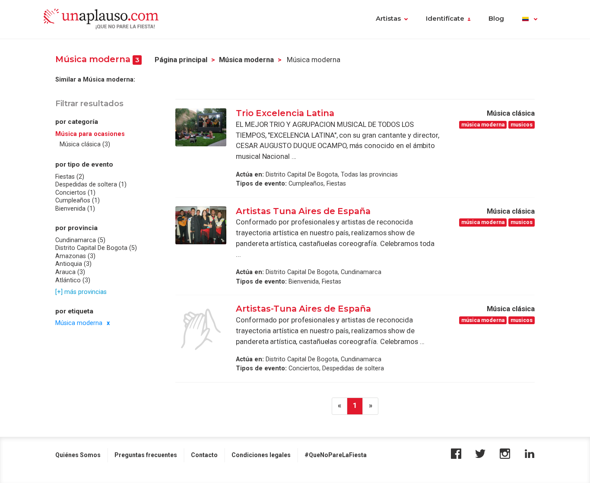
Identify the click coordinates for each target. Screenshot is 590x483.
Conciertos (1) (75, 192)
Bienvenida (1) (75, 208)
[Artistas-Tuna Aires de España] (200, 329)
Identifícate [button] (445, 18)
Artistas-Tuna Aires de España (303, 308)
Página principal (181, 60)
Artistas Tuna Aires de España (303, 211)
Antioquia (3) (73, 264)
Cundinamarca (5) (80, 240)
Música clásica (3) (85, 144)
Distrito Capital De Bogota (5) (96, 248)
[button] (529, 19)
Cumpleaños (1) (77, 200)
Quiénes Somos (78, 454)
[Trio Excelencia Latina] (200, 127)
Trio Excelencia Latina (285, 113)
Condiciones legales (261, 454)
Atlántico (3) (72, 280)
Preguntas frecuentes (145, 454)
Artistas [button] (388, 18)
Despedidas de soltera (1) (91, 184)
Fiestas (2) (69, 176)
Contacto (204, 454)
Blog (496, 18)
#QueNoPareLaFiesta (336, 454)
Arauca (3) (70, 271)
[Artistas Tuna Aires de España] (200, 225)
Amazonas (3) (75, 256)
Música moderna (246, 60)
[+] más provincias (81, 291)
